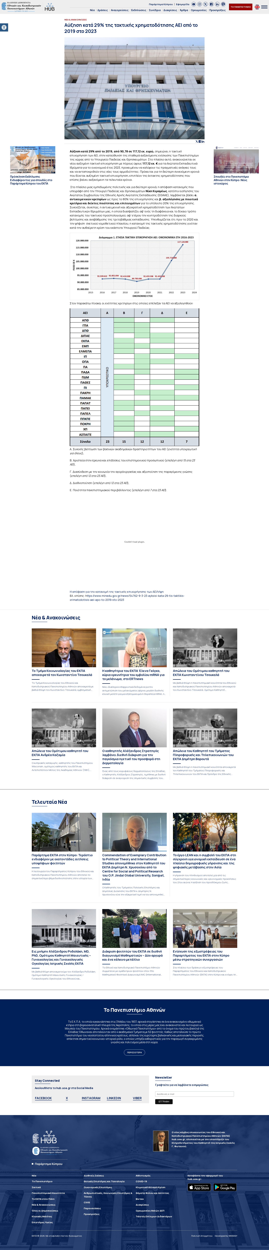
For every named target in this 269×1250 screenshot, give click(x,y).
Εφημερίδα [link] (182, 4)
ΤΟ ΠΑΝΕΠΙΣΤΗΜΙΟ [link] (241, 6)
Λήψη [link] (160, 592)
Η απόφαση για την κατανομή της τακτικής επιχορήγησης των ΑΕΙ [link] (113, 592)
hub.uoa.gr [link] (194, 1179)
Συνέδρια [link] (155, 10)
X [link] (67, 1098)
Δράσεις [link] (102, 10)
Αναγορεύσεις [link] (119, 10)
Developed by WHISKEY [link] (226, 1235)
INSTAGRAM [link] (91, 1098)
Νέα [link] (92, 10)
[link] (4, 27)
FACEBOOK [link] (43, 1098)
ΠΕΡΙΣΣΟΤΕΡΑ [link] (134, 1052)
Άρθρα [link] (184, 10)
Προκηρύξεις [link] (217, 10)
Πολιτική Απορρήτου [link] (201, 1235)
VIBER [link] (137, 1098)
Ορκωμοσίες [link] (199, 10)
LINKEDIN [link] (114, 1098)
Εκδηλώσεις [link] (138, 10)
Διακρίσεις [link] (170, 10)
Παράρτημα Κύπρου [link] (161, 4)
